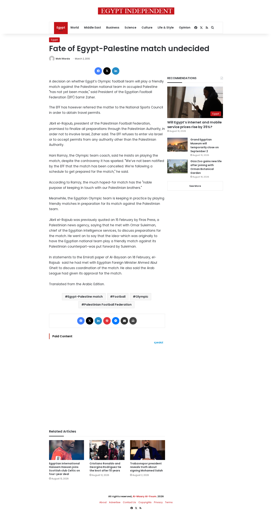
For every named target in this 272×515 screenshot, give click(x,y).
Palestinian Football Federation (108, 304)
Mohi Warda (63, 58)
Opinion (184, 27)
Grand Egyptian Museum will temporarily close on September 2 (204, 145)
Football (119, 296)
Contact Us (129, 502)
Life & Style (166, 27)
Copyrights (145, 502)
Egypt (61, 27)
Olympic (142, 296)
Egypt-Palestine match (85, 296)
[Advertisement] (107, 385)
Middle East (92, 27)
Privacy (158, 502)
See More (195, 186)
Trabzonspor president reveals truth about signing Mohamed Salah (146, 467)
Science (130, 27)
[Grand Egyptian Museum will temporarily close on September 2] (177, 145)
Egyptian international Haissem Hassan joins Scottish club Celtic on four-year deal (64, 469)
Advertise (114, 502)
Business (112, 27)
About (103, 502)
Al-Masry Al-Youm (144, 496)
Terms (169, 502)
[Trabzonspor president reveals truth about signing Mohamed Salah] (147, 450)
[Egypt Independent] (136, 10)
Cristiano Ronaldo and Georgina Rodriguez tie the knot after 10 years (105, 467)
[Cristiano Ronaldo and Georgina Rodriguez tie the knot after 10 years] (107, 450)
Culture (147, 27)
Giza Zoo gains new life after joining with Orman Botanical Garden (206, 167)
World (74, 27)
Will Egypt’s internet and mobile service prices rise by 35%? (194, 124)
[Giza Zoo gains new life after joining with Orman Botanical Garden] (177, 166)
